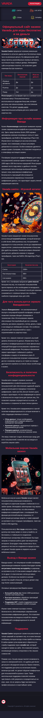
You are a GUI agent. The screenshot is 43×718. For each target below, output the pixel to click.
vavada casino (23, 107)
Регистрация (35, 3)
